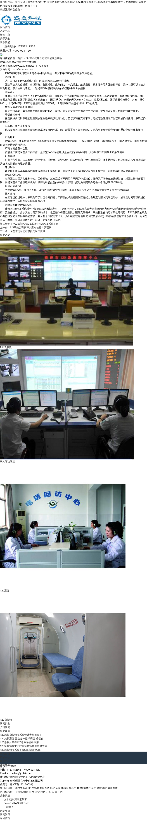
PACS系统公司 (33, 223)
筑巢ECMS (23, 803)
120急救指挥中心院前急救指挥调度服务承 (23, 746)
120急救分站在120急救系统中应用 (19, 742)
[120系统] (62, 525)
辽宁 (37, 791)
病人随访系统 (7, 461)
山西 (31, 791)
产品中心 (5, 31)
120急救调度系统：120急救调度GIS (20, 749)
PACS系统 (18, 223)
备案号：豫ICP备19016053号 (16, 784)
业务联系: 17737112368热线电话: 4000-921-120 (17, 48)
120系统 (4, 590)
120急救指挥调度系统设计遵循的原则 (21, 734)
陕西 (43, 791)
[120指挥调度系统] (62, 654)
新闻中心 (5, 34)
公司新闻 (5, 727)
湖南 (54, 791)
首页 (20, 58)
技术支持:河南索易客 (15, 799)
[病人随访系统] (67, 404)
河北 (20, 791)
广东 (48, 791)
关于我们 (5, 38)
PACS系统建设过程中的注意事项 (43, 58)
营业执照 (5, 795)
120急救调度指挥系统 (57, 2)
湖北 (25, 791)
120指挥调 (6, 719)
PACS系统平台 (50, 223)
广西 (60, 791)
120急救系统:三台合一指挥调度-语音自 (22, 738)
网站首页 (5, 27)
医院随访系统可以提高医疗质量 (27, 231)
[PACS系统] (66, 291)
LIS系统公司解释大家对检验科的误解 (30, 227)
